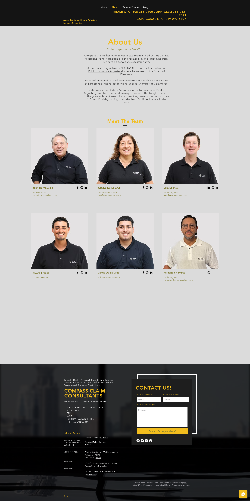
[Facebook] (77, 187)
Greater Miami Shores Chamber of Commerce (138, 83)
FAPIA (98, 457)
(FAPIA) (96, 455)
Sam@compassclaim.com (175, 195)
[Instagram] (81, 187)
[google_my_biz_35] (150, 440)
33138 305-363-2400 (182, 485)
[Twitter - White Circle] (142, 440)
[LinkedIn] (85, 187)
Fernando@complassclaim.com (178, 280)
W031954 (104, 437)
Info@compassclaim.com (109, 195)
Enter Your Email (170, 394)
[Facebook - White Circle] (138, 440)
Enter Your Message (145, 404)
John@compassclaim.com (45, 195)
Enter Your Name (144, 394)
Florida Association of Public (97, 452)
